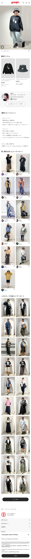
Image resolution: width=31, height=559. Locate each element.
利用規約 (3, 531)
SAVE (15, 555)
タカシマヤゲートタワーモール (17, 96)
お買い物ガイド (5, 523)
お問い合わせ (4, 520)
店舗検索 (3, 527)
